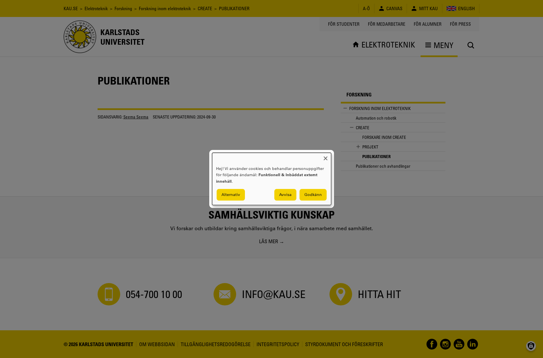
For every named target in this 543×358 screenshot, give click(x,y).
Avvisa (285, 194)
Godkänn (313, 194)
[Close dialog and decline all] (325, 156)
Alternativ (230, 194)
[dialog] (271, 179)
